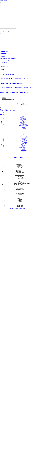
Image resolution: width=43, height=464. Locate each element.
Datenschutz (4, 98)
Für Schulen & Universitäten (23, 125)
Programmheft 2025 (5, 53)
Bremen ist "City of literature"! (5, 65)
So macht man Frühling (23, 137)
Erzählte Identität (24, 129)
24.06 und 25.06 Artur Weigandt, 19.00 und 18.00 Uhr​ (14, 92)
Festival (18, 157)
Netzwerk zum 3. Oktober (7, 74)
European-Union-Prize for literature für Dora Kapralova (15, 87)
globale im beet (23, 135)
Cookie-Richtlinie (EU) (6, 100)
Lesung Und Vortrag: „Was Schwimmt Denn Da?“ (25, 132)
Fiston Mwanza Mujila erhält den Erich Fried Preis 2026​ (15, 78)
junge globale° (22, 123)
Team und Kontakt (22, 147)
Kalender (2, 56)
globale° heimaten (24, 142)
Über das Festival (23, 150)
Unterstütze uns (23, 151)
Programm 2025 (4, 51)
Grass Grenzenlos (24, 143)
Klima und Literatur (24, 131)
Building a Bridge (21, 179)
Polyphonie (23, 141)
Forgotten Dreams (21, 181)
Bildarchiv (23, 146)
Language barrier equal (23, 140)
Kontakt (23, 149)
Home (23, 116)
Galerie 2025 (3, 62)
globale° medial (22, 122)
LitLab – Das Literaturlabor (23, 126)
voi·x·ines (24, 128)
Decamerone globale (23, 136)
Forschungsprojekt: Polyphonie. (8, 59)
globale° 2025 (22, 117)
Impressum (4, 97)
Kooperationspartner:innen (22, 133)
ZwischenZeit (22, 134)
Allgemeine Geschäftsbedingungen (8, 99)
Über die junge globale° (24, 124)
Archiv (22, 144)
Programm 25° (23, 118)
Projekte (23, 127)
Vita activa (23, 139)
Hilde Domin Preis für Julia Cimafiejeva (11, 83)
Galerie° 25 (23, 120)
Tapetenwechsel (23, 138)
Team (24, 148)
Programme (24, 145)
